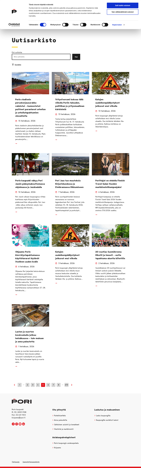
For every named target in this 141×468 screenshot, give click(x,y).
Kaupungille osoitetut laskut (107, 420)
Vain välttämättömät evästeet (123, 12)
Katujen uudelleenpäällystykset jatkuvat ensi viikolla (107, 102)
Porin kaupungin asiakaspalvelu (66, 443)
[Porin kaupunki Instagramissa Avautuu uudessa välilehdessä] (16, 424)
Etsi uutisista (17, 52)
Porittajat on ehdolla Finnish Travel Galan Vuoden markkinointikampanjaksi (110, 183)
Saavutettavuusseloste (31, 462)
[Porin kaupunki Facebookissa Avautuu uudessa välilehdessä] (13, 424)
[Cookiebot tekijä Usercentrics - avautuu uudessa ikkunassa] (14, 24)
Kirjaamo (57, 448)
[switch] (65, 24)
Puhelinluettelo (60, 416)
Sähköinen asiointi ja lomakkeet (66, 425)
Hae (76, 57)
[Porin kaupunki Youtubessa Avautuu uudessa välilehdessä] (20, 424)
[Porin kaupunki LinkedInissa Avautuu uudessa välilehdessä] (23, 424)
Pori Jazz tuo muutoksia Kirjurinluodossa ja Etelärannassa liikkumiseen (69, 183)
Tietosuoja (15, 462)
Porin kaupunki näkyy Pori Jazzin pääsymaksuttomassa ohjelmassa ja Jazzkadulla (30, 183)
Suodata (18, 65)
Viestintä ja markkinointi (63, 429)
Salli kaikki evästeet (122, 5)
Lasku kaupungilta (103, 416)
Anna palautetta (60, 420)
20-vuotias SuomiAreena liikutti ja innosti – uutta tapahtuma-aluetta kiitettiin (110, 255)
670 (66, 385)
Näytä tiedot (117, 25)
